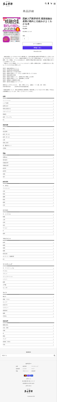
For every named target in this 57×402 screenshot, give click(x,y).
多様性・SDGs (6, 341)
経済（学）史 (6, 134)
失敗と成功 (5, 142)
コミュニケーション (8, 276)
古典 (4, 140)
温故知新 (5, 125)
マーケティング (7, 264)
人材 (4, 219)
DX (3, 259)
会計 (4, 176)
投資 (4, 194)
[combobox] (28, 355)
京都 (4, 330)
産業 (4, 202)
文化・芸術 (5, 327)
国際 (4, 196)
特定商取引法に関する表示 (28, 383)
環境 (4, 336)
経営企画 (5, 253)
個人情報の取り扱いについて (28, 381)
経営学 (4, 171)
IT (3, 230)
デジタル (5, 270)
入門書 (4, 284)
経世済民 (5, 181)
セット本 (5, 287)
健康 (4, 313)
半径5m (5, 316)
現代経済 (5, 160)
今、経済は (5, 185)
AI (3, 333)
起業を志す (5, 105)
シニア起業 (5, 103)
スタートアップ (7, 111)
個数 (24, 35)
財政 (4, 199)
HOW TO (5, 305)
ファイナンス (6, 188)
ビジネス (5, 210)
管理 (4, 248)
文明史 (4, 148)
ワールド (5, 228)
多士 (4, 128)
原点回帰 (5, 131)
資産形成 (5, 310)
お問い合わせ (28, 385)
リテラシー (5, 307)
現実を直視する (7, 108)
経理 (4, 242)
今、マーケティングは (8, 268)
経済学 (4, 168)
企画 (4, 222)
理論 (4, 153)
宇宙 (4, 344)
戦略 (4, 216)
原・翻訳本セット (7, 145)
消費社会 (5, 157)
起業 (4, 96)
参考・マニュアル (7, 117)
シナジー (5, 279)
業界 (4, 233)
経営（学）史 (6, 137)
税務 (4, 250)
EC (3, 119)
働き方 (4, 296)
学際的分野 (5, 165)
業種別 (4, 114)
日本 (4, 205)
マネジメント (7, 238)
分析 (4, 191)
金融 (4, 174)
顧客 (4, 282)
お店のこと (28, 378)
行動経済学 (5, 162)
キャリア (5, 302)
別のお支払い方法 (37, 51)
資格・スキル (6, 299)
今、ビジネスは (7, 214)
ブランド (5, 273)
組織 (4, 245)
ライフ (5, 292)
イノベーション (7, 100)
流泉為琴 (5, 321)
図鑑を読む (5, 325)
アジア (4, 339)
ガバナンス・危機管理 (8, 256)
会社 (4, 225)
